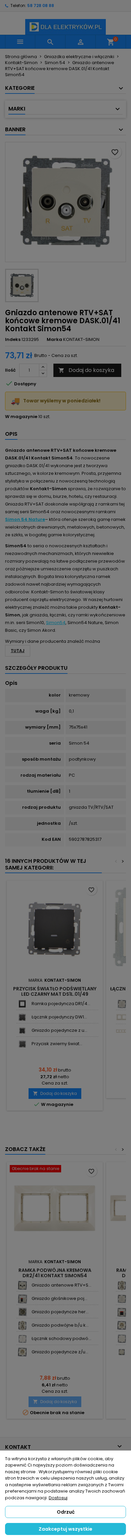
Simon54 (56, 622)
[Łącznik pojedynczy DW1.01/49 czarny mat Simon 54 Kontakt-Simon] (22, 1017)
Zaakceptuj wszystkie (65, 1529)
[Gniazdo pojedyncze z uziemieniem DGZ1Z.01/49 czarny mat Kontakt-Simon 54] (22, 1030)
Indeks (12, 340)
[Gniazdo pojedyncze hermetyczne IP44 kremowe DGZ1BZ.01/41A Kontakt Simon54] (22, 1312)
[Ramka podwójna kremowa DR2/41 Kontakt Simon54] (122, 1017)
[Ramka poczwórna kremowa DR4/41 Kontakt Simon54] (122, 1031)
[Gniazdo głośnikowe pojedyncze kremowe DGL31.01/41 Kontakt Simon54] (22, 1299)
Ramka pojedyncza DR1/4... (61, 1003)
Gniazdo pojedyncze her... (60, 1312)
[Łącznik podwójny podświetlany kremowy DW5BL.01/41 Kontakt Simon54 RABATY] (122, 1004)
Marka (54, 340)
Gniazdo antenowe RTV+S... (61, 1285)
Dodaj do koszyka (86, 370)
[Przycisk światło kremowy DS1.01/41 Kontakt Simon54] (122, 1339)
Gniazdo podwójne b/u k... (60, 1325)
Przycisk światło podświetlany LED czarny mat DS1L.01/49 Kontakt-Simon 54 (54, 994)
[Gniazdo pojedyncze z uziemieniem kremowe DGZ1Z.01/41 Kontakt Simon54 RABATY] (22, 1352)
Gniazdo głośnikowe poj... (59, 1298)
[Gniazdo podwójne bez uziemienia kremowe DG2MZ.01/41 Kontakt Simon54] (22, 1325)
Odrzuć (66, 1512)
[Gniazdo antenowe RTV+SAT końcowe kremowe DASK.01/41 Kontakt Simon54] (22, 1285)
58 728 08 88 (40, 5)
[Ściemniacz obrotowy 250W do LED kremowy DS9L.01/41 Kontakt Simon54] (122, 1352)
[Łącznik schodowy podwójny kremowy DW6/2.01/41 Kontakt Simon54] (22, 1339)
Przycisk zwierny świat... (57, 1043)
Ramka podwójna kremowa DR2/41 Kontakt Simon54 (54, 1273)
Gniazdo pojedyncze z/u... (60, 1352)
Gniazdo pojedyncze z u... (59, 1030)
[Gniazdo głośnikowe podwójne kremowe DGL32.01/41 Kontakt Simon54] (122, 1312)
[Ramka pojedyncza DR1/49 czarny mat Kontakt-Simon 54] (22, 1004)
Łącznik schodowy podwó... (61, 1338)
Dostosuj (58, 1498)
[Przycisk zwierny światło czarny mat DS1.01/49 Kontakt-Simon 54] (22, 1044)
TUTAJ (18, 650)
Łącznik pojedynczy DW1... (59, 1017)
